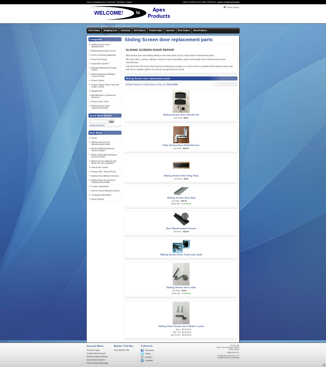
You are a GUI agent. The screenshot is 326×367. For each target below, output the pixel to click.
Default (129, 84)
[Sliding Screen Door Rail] (181, 195)
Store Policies (97, 199)
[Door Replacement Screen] (181, 226)
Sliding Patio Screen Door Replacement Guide (103, 181)
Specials (170, 30)
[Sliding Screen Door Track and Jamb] (181, 252)
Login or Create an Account (228, 2)
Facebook (149, 350)
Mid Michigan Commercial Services (103, 96)
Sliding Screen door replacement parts (119, 26)
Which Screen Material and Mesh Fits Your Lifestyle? (103, 162)
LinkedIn (149, 360)
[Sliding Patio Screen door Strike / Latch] (181, 323)
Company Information (101, 195)
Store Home (93, 26)
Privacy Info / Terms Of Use (103, 171)
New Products (200, 30)
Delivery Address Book (97, 356)
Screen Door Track (100, 101)
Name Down (150, 84)
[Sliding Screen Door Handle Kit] (181, 112)
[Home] (130, 19)
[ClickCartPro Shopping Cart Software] (324, 366)
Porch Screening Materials (103, 55)
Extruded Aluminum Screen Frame (103, 69)
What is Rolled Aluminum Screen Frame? (102, 149)
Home (89, 2)
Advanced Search (97, 125)
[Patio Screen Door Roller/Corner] (181, 142)
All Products (140, 30)
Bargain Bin (96, 91)
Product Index (155, 30)
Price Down (172, 84)
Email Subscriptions (96, 360)
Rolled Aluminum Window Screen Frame (103, 75)
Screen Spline (97, 80)
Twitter (148, 354)
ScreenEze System (100, 63)
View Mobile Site (121, 350)
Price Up (161, 84)
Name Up (138, 84)
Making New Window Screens (105, 176)
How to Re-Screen (99, 167)
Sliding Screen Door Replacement (100, 45)
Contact (129, 2)
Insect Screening (99, 59)
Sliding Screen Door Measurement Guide (100, 143)
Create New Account (96, 353)
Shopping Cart (99, 2)
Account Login (93, 350)
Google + (149, 357)
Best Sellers (184, 30)
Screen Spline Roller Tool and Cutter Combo (105, 86)
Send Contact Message (97, 363)
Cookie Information (100, 186)
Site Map (120, 2)
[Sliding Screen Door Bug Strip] (181, 173)
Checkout (111, 2)
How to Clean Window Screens (105, 191)
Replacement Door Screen (103, 51)
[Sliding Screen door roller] (181, 285)
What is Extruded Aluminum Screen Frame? (104, 156)
